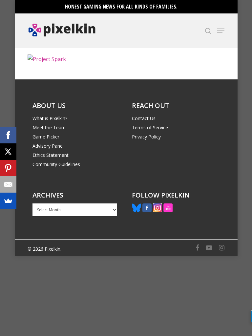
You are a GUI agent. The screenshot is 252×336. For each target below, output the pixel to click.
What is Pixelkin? (49, 118)
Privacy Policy (146, 137)
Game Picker (45, 137)
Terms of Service (150, 127)
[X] (8, 151)
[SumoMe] (8, 201)
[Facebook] (8, 135)
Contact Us (144, 118)
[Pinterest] (8, 168)
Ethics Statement (50, 155)
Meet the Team (49, 127)
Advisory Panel (48, 146)
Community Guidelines (56, 164)
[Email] (8, 184)
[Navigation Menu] (220, 31)
